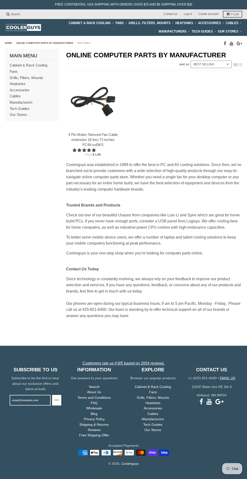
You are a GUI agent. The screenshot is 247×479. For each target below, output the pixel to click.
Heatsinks (184, 23)
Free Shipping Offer (94, 435)
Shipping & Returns (94, 424)
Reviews (94, 430)
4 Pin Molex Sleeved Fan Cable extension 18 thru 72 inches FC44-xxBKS (93, 140)
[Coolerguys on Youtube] (231, 43)
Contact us (171, 14)
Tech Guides (202, 31)
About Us (94, 392)
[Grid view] (235, 65)
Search (94, 387)
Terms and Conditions (94, 397)
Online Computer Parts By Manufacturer (44, 43)
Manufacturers (173, 31)
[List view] (240, 65)
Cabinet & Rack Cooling (90, 23)
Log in (188, 14)
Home (8, 43)
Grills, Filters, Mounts (150, 23)
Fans (120, 23)
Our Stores (228, 31)
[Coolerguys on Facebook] (225, 43)
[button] (85, 150)
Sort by (184, 64)
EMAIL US (227, 378)
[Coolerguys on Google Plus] (239, 43)
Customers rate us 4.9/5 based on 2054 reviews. (123, 363)
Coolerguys (130, 464)
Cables (232, 23)
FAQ (94, 403)
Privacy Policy (94, 419)
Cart (235, 14)
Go (57, 400)
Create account (208, 14)
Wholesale (94, 408)
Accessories (209, 23)
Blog (94, 414)
